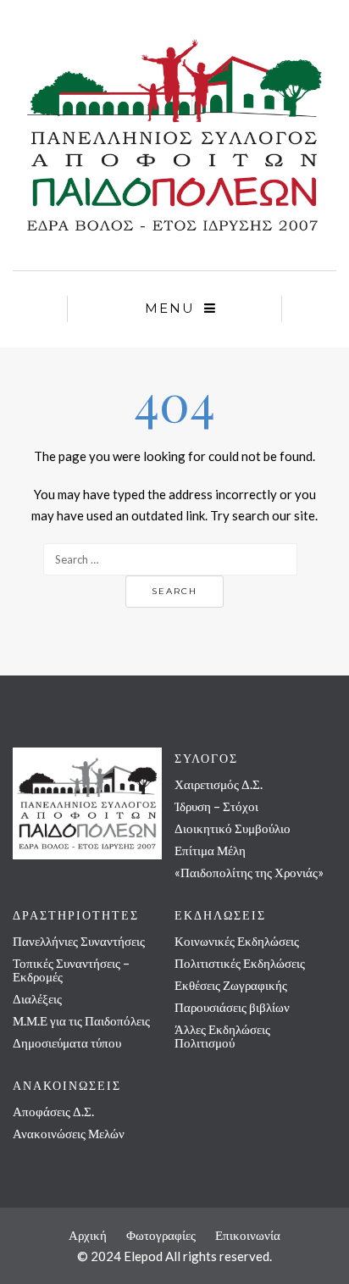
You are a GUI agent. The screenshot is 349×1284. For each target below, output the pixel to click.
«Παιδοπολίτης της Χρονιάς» (249, 872)
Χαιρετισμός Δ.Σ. (218, 784)
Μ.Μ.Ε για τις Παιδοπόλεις (81, 1020)
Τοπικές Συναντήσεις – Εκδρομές (71, 969)
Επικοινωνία (247, 1234)
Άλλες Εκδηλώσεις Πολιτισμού (222, 1035)
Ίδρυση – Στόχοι (216, 806)
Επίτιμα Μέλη (210, 850)
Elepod (143, 1256)
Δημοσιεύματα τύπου (67, 1042)
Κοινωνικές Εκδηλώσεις (236, 940)
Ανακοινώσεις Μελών (69, 1133)
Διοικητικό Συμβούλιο (232, 828)
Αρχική (88, 1234)
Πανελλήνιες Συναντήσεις (79, 940)
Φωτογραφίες (161, 1234)
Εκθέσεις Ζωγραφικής (230, 984)
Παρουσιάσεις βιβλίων (232, 1006)
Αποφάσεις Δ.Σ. (53, 1111)
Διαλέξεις (37, 998)
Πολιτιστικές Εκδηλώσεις (239, 962)
